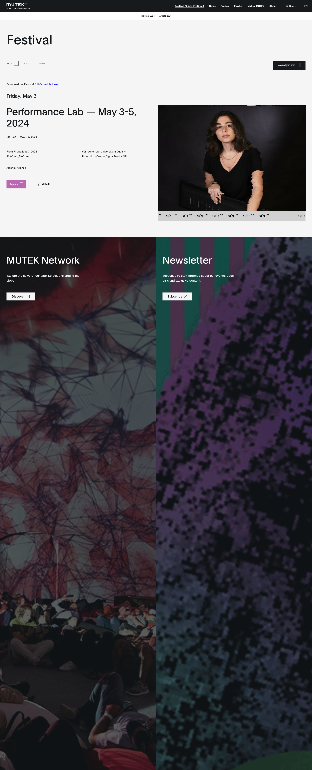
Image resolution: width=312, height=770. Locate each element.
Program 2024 (147, 15)
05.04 (26, 63)
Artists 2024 (165, 15)
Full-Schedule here (46, 84)
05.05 (42, 63)
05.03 (9, 63)
